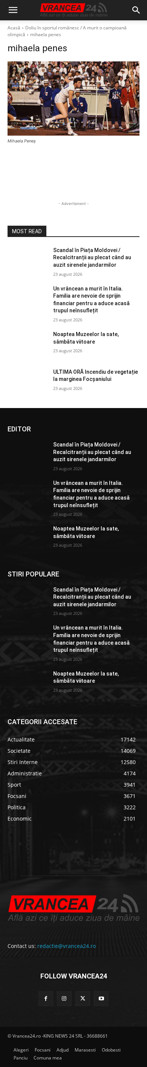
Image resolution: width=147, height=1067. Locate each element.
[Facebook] (45, 998)
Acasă (14, 27)
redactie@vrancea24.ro (66, 945)
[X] (82, 998)
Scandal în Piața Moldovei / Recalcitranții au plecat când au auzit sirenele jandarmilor (92, 257)
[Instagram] (64, 998)
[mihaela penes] (73, 98)
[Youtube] (101, 998)
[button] (13, 10)
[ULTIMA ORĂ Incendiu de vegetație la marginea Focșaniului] (27, 382)
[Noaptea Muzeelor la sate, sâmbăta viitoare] (27, 345)
